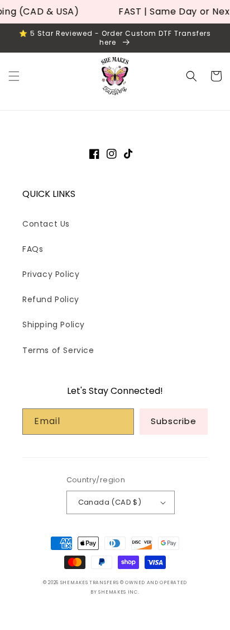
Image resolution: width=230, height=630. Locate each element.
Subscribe (174, 421)
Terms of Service (58, 350)
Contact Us (46, 223)
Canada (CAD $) (110, 502)
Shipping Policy (53, 324)
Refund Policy (50, 299)
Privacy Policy (50, 274)
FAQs (32, 249)
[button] (14, 76)
